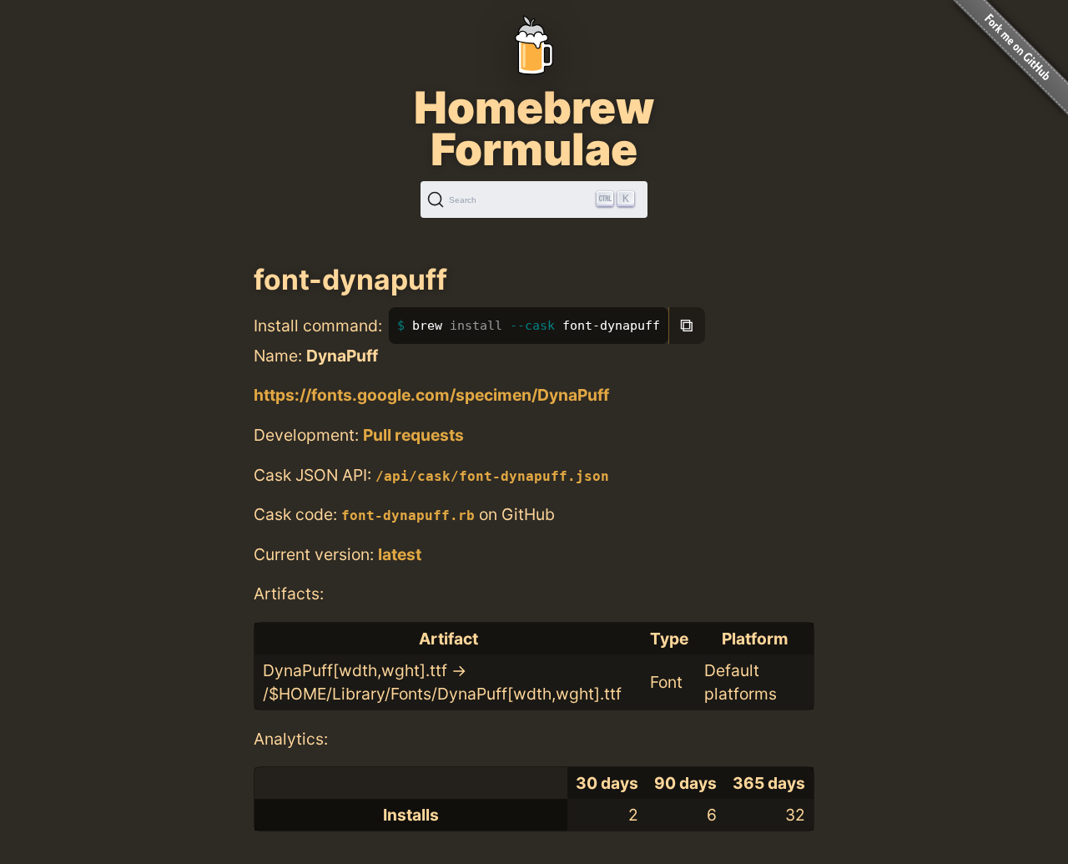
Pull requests (413, 435)
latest (399, 554)
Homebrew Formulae (534, 128)
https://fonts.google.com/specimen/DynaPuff (431, 395)
